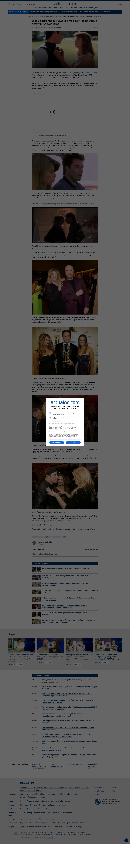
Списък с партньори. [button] (60, 429)
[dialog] (65, 422)
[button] (65, 421)
